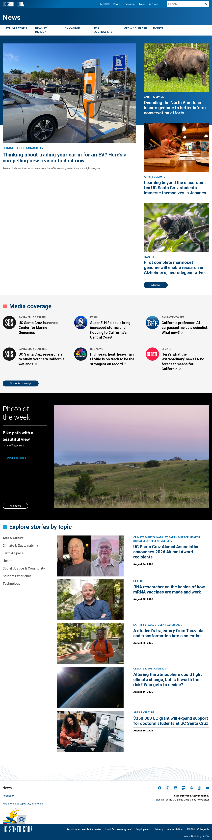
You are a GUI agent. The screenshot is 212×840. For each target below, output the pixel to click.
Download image (16, 457)
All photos (15, 505)
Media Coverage (135, 28)
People (117, 4)
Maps (142, 4)
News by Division (41, 30)
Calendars (130, 4)
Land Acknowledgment (118, 829)
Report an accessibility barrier (83, 829)
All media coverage (20, 383)
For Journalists (103, 30)
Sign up (160, 799)
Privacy (159, 829)
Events (158, 28)
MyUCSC (104, 4)
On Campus (73, 28)
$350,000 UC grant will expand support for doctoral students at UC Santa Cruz (170, 721)
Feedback (8, 795)
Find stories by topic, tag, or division (23, 803)
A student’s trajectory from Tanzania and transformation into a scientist (168, 633)
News (12, 17)
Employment (143, 829)
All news (155, 285)
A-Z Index (154, 4)
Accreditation (175, 829)
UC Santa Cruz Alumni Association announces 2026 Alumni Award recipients (166, 551)
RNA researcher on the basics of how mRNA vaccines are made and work (169, 589)
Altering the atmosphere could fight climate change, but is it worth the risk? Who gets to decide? (167, 679)
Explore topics (16, 28)
